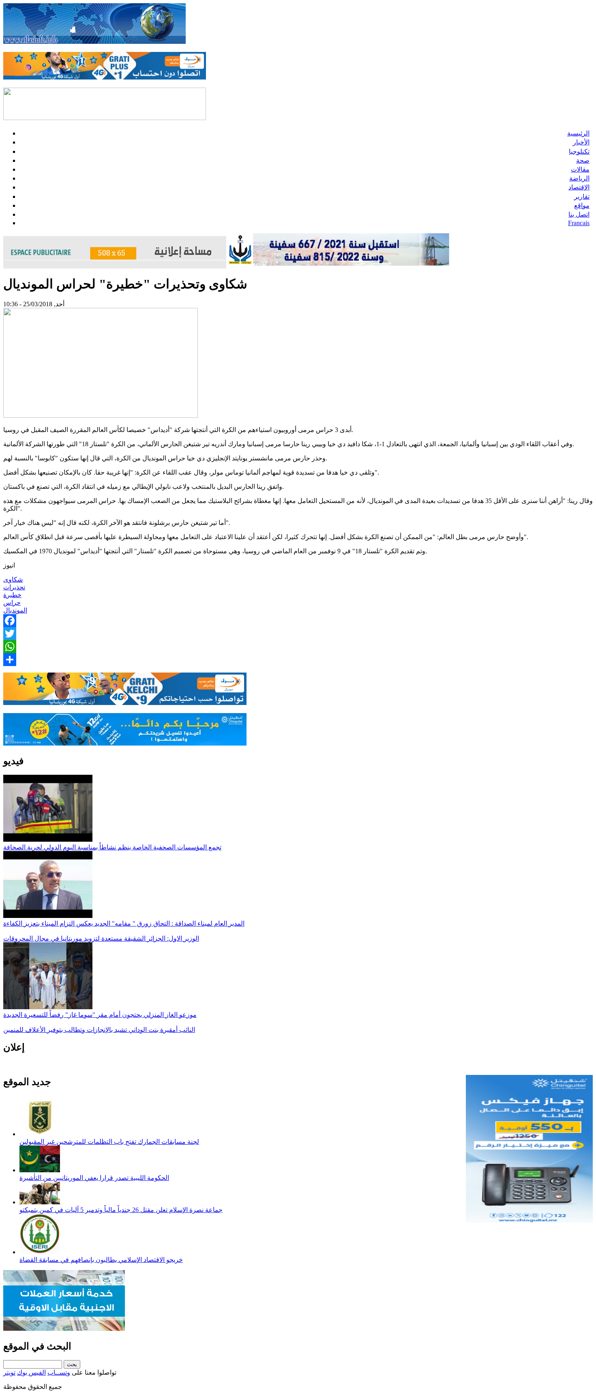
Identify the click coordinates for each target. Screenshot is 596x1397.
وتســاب (58, 1372)
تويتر (9, 1372)
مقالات (580, 169)
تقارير (582, 196)
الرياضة (579, 178)
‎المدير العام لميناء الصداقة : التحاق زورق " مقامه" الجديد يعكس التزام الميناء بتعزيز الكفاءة (123, 923)
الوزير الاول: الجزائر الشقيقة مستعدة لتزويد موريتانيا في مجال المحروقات (101, 938)
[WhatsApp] (298, 646)
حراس (12, 602)
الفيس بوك (31, 1372)
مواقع (582, 205)
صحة (583, 160)
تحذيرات (14, 587)
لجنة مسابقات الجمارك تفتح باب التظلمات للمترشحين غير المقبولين (109, 1141)
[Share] (298, 659)
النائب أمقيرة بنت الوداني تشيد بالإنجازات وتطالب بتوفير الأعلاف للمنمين (99, 1029)
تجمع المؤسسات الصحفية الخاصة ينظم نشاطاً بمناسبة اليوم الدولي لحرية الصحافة (112, 847)
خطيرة (12, 594)
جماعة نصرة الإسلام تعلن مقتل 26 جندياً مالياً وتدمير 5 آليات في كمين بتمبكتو (121, 1209)
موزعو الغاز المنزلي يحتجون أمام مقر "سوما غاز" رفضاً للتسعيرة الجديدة (100, 1014)
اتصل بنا (579, 214)
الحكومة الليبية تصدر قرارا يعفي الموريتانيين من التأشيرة (94, 1177)
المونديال (15, 610)
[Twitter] (298, 633)
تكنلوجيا (579, 151)
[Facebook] (298, 620)
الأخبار (581, 142)
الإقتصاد (579, 187)
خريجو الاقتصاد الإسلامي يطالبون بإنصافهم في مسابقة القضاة (101, 1259)
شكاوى (13, 579)
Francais (579, 222)
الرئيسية (578, 133)
